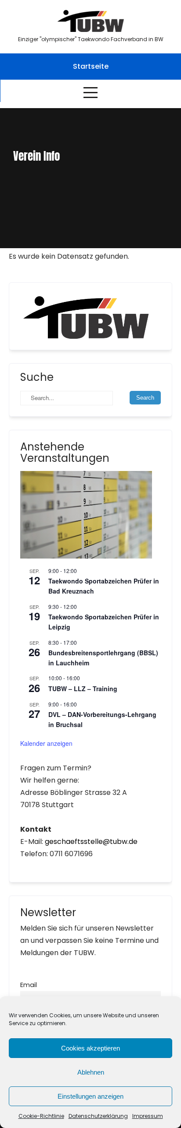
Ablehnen (90, 1072)
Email (28, 984)
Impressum (147, 1116)
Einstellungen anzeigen (90, 1096)
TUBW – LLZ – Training (82, 688)
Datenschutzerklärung (98, 1116)
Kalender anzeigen (46, 743)
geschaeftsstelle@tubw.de (91, 841)
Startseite (91, 66)
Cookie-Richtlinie (41, 1116)
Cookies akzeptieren (90, 1048)
